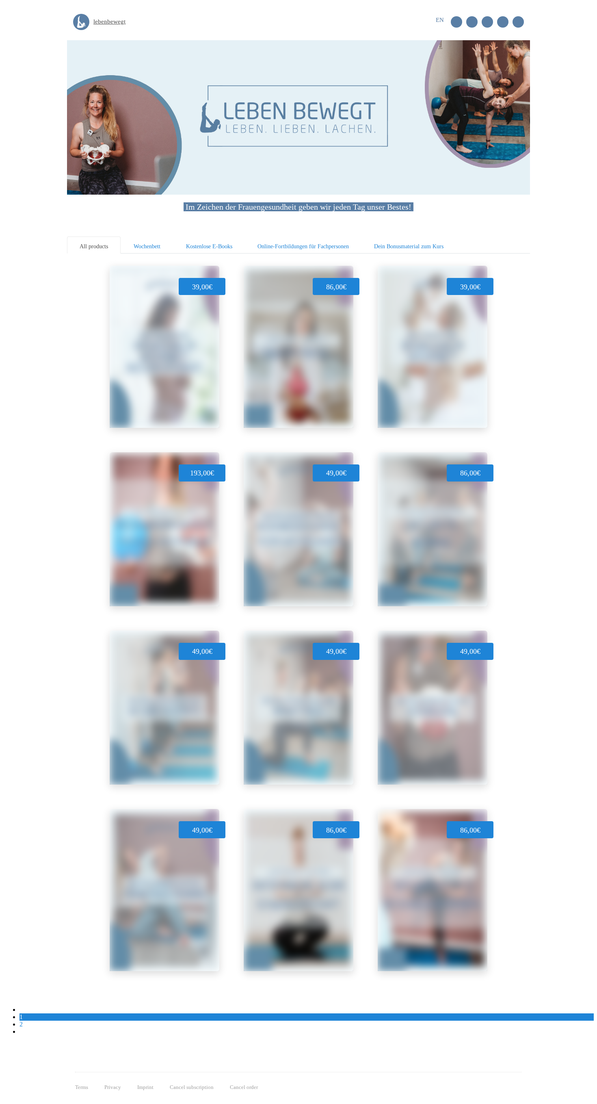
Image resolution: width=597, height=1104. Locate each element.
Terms (81, 1087)
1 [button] (21, 1016)
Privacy (112, 1087)
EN (440, 20)
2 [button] (21, 1024)
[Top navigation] (430, 23)
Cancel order (244, 1087)
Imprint (145, 1087)
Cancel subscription (192, 1087)
